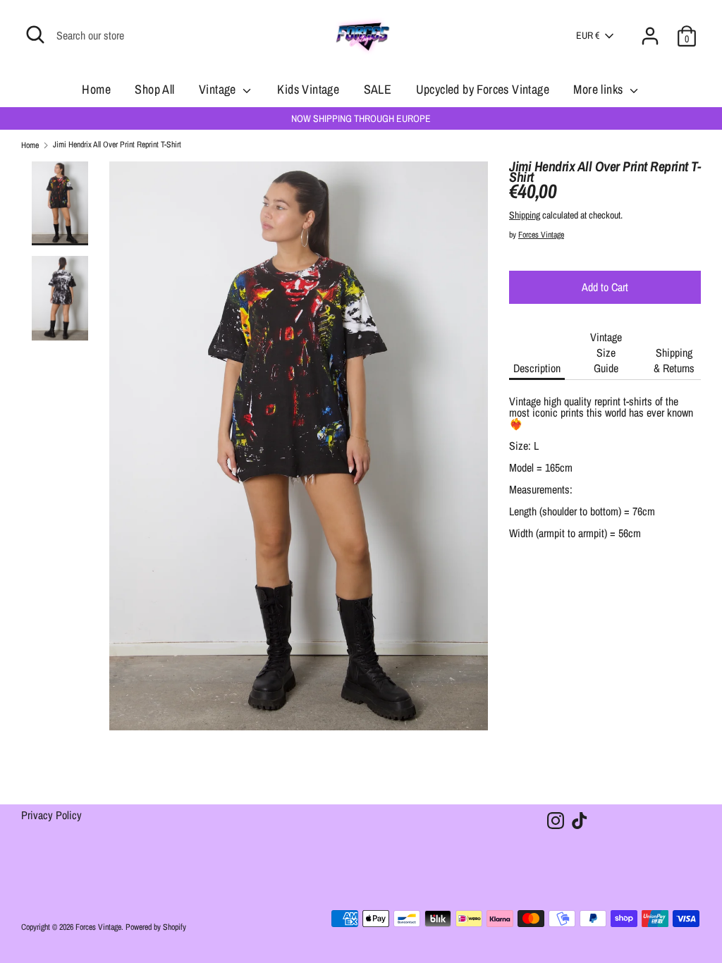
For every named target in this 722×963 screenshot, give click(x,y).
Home (96, 89)
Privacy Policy (51, 816)
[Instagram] (555, 820)
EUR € (587, 35)
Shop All (154, 89)
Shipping (524, 215)
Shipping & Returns (674, 360)
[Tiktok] (579, 820)
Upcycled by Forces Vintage (482, 89)
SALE (378, 89)
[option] (299, 451)
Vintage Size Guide (606, 352)
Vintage (219, 89)
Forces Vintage (541, 234)
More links (599, 89)
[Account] (650, 27)
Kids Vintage (308, 89)
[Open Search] (35, 34)
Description (537, 368)
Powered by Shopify (156, 927)
